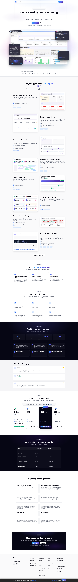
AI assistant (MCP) (33, 563)
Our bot (49, 567)
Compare (50, 1)
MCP (28, 1)
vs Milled (40, 567)
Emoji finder (59, 571)
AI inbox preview (33, 565)
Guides (46, 1)
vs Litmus (40, 560)
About (49, 565)
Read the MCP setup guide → (45, 248)
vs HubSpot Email (42, 575)
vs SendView (41, 570)
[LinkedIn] (17, 564)
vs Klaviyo (40, 572)
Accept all (64, 580)
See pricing (43, 543)
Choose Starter (32, 426)
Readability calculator (61, 566)
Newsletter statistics (51, 563)
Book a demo (42, 22)
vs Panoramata (41, 563)
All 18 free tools (60, 558)
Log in (56, 1)
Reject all (59, 580)
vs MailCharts (41, 558)
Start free (60, 1)
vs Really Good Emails (43, 568)
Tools (42, 1)
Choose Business (59, 426)
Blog (39, 1)
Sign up (31, 568)
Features (25, 1)
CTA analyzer (59, 568)
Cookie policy (34, 580)
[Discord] (14, 564)
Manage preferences (53, 580)
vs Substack (41, 573)
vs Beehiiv (40, 565)
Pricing (36, 1)
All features (32, 560)
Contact (49, 568)
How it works (32, 558)
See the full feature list (38, 255)
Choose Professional (45, 426)
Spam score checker (60, 564)
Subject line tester (60, 563)
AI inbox (32, 1)
